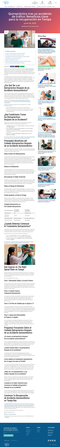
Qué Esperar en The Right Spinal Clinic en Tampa (11, 59)
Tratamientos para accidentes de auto (50, 430)
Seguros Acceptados (41, 6)
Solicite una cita (8, 435)
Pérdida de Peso (27, 6)
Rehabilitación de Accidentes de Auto (30, 26)
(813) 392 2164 (6, 440)
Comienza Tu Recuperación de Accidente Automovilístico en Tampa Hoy (14, 62)
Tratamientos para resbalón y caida (50, 433)
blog (54, 6)
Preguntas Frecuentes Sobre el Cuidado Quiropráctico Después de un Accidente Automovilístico (18, 61)
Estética (33, 6)
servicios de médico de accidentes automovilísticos (20, 241)
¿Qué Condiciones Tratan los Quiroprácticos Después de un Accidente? (14, 54)
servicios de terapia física (8, 311)
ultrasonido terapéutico (23, 311)
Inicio (6, 6)
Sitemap (50, 444)
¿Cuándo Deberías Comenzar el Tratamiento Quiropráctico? (13, 58)
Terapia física (19, 6)
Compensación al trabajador (50, 435)
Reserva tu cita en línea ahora (10, 414)
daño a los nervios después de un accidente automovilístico (18, 138)
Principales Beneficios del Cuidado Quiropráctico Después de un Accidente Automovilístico (17, 56)
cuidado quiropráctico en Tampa (29, 308)
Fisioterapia (28, 433)
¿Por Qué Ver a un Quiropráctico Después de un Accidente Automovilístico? (15, 53)
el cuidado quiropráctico (29, 68)
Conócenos (49, 6)
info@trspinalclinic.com (14, 440)
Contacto (38, 431)
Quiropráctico (11, 6)
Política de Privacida (54, 444)
